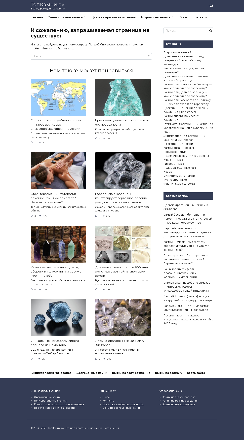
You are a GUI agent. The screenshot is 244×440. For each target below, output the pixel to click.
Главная (37, 17)
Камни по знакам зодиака (178, 397)
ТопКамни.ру (47, 4)
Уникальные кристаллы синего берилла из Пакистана (55, 343)
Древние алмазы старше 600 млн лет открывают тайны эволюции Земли (121, 271)
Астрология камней (155, 17)
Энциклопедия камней (65, 17)
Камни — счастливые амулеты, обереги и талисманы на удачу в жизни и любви (56, 271)
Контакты (200, 17)
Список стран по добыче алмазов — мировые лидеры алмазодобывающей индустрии (57, 124)
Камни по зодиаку (168, 372)
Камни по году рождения (131, 372)
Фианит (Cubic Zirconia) (179, 183)
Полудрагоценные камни (181, 167)
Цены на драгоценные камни (114, 17)
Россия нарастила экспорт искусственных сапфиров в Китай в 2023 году (188, 319)
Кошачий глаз (173, 159)
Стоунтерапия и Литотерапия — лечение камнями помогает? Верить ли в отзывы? (56, 198)
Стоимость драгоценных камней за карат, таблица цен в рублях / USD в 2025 (188, 128)
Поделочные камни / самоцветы (186, 155)
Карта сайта (196, 372)
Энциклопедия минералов (51, 372)
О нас (183, 17)
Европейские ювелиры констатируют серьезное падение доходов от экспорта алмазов (121, 198)
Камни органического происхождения (59, 404)
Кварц (167, 171)
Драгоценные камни (178, 143)
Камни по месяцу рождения (180, 400)
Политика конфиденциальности (123, 404)
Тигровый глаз (173, 163)
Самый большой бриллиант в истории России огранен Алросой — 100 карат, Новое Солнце (187, 218)
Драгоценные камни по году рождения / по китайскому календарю (183, 60)
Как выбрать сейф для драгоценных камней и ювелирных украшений (180, 273)
